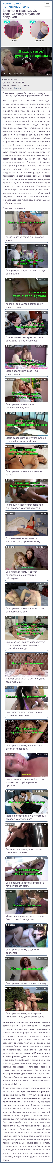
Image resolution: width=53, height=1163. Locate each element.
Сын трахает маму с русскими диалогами (23, 951)
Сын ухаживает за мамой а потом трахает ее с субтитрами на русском (25, 782)
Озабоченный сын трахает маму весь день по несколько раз (24, 339)
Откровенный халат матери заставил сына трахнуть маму (23, 540)
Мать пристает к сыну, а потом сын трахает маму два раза (26, 817)
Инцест (17, 88)
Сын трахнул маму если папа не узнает (24, 473)
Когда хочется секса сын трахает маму (25, 239)
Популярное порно (16, 7)
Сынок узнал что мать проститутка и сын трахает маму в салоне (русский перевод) (25, 645)
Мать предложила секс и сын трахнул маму (22, 372)
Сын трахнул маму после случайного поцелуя (20, 406)
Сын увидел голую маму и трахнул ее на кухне (25, 272)
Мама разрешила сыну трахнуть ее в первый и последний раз (26, 439)
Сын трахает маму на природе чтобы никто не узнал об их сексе (25, 1015)
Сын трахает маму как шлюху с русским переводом (24, 747)
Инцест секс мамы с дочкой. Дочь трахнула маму (25, 680)
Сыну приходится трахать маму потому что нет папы (24, 714)
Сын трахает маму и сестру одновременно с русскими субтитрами (21, 575)
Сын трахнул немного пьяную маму (26, 983)
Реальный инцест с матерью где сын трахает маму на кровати (24, 506)
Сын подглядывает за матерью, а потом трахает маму (25, 884)
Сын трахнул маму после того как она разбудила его (25, 610)
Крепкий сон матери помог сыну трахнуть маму (24, 305)
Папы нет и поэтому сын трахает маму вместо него (24, 851)
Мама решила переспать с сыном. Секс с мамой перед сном (25, 918)
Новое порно (12, 3)
